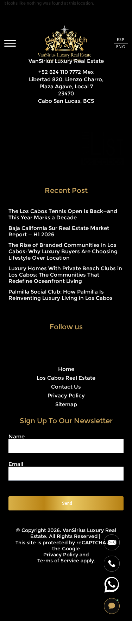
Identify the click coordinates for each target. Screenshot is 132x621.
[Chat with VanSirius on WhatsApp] (112, 585)
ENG (120, 46)
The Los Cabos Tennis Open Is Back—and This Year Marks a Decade (62, 214)
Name (16, 436)
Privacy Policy (66, 395)
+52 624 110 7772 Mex (66, 72)
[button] (112, 606)
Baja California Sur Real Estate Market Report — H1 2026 (58, 231)
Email (15, 464)
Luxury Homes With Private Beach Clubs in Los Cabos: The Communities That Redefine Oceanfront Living (65, 274)
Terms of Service (58, 560)
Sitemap (66, 404)
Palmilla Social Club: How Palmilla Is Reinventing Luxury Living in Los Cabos (60, 294)
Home (66, 369)
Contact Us (66, 386)
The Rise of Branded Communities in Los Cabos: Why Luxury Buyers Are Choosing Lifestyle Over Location (63, 251)
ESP (121, 39)
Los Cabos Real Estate (66, 377)
